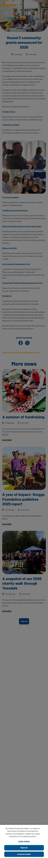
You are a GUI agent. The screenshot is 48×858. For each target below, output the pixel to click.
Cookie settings (24, 841)
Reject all (24, 848)
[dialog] (24, 841)
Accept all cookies (24, 854)
